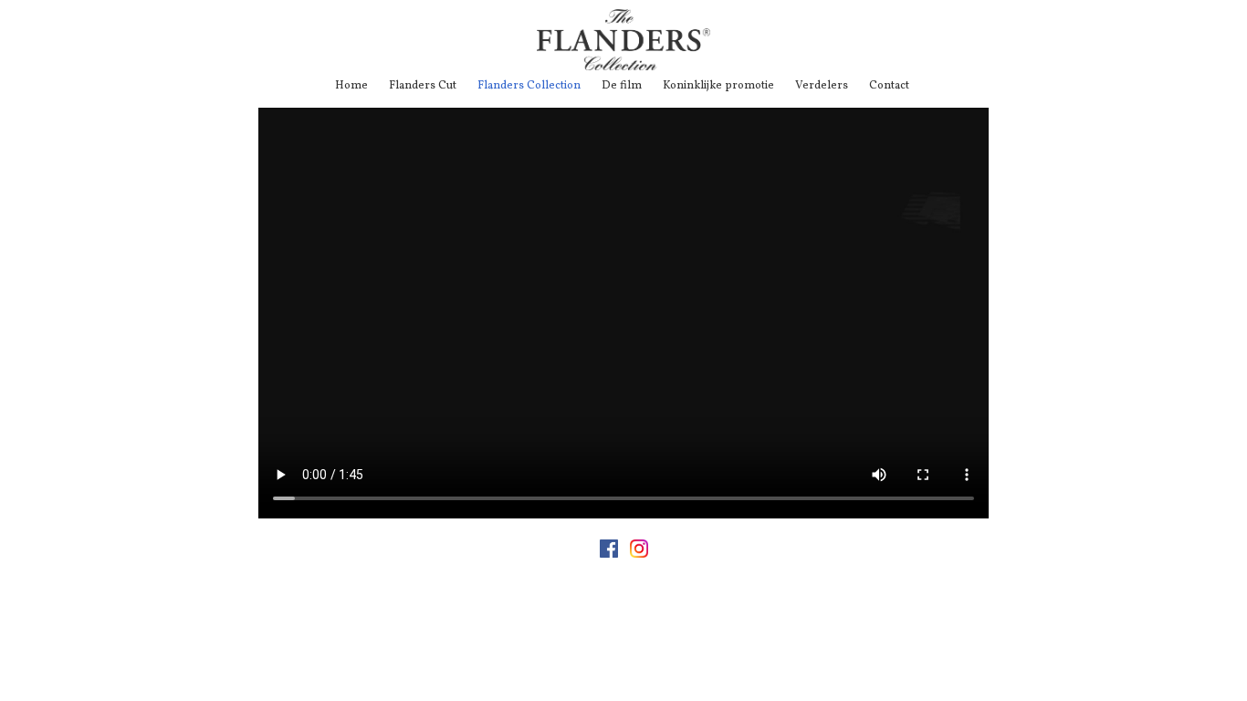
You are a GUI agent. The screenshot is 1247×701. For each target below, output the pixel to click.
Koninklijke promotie (718, 86)
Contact (889, 86)
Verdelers (821, 86)
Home (351, 86)
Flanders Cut (422, 86)
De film (622, 86)
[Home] (623, 67)
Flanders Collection (529, 86)
